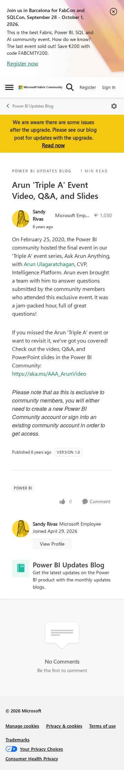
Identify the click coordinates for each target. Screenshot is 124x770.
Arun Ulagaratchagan (49, 263)
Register (88, 87)
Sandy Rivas (39, 215)
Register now (22, 63)
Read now (53, 145)
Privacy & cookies (64, 726)
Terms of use (102, 726)
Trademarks (18, 739)
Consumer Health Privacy (32, 758)
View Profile (52, 543)
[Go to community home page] (40, 87)
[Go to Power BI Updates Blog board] (20, 568)
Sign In (108, 87)
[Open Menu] (114, 106)
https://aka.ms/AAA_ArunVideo (49, 373)
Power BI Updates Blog (32, 106)
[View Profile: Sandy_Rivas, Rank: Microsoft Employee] (20, 218)
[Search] (70, 87)
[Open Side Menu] (9, 87)
